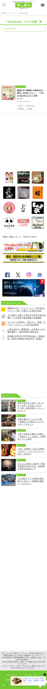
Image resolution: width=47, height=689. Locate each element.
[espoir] (38, 183)
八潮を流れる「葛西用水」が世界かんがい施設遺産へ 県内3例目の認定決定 (26, 330)
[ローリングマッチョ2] (23, 295)
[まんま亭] (38, 213)
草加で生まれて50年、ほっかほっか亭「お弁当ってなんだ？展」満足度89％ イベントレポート (31, 407)
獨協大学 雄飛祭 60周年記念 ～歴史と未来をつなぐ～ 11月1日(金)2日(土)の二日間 (31, 93)
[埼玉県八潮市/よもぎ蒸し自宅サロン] (9, 213)
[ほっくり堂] (9, 183)
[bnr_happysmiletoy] (23, 228)
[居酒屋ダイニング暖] (38, 198)
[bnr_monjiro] (9, 228)
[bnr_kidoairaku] (9, 198)
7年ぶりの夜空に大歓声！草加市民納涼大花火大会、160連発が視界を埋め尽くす (31, 466)
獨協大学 (21, 109)
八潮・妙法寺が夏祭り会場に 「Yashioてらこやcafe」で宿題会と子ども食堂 (32, 436)
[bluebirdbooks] (38, 228)
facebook (7, 275)
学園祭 (21, 98)
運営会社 (9, 680)
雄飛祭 (30, 109)
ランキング (42, 5)
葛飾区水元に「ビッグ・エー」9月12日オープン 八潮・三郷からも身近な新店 (26, 309)
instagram (29, 275)
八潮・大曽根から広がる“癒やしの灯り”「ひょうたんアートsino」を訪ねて (31, 451)
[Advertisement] (23, 58)
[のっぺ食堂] (23, 198)
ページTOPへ (44, 686)
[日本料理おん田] (23, 213)
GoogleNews (39, 275)
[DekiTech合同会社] (23, 183)
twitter (18, 275)
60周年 (21, 106)
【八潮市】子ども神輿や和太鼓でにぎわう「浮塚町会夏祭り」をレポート (31, 481)
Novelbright (24, 13)
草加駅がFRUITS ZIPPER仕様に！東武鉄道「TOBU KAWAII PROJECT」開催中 (26, 337)
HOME (3, 13)
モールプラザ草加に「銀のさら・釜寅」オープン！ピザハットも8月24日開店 (26, 323)
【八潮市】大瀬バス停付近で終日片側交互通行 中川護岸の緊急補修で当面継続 (26, 316)
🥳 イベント (12, 13)
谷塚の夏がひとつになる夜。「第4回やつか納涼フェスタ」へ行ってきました (31, 422)
